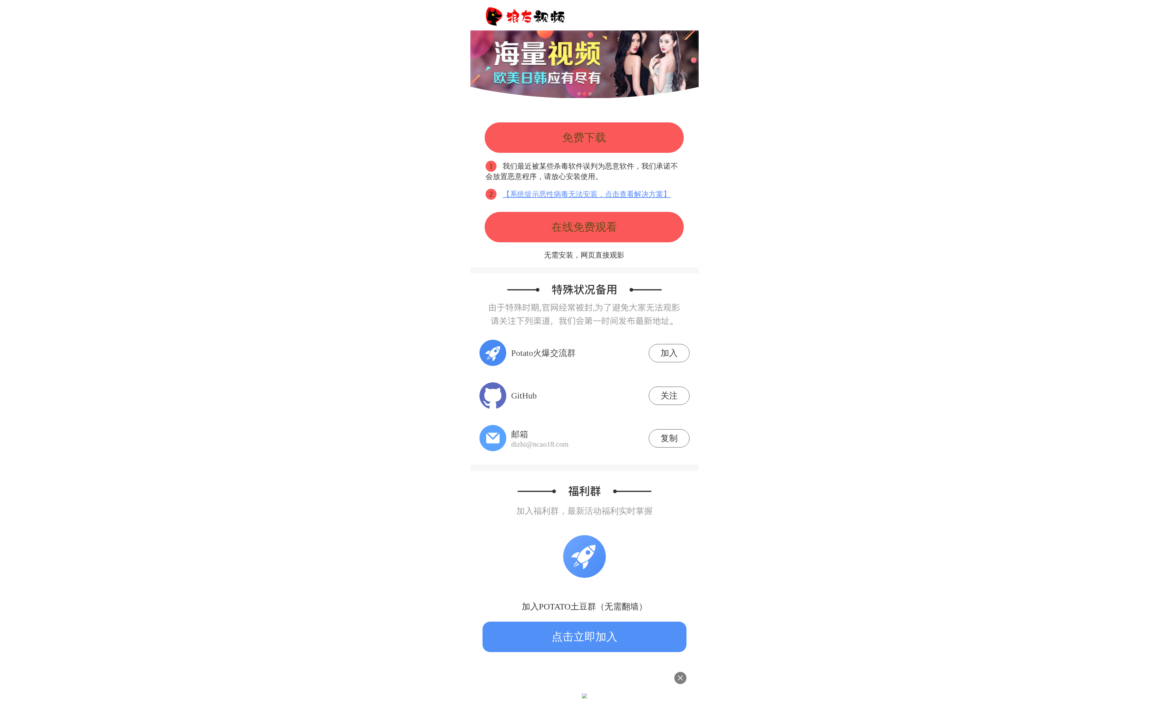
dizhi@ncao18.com (540, 444)
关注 (669, 395)
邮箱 (540, 439)
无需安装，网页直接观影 (584, 255)
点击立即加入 (584, 637)
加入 (669, 353)
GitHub (524, 395)
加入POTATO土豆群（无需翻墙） (584, 606)
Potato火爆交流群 (543, 353)
